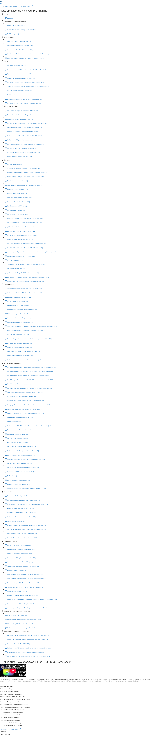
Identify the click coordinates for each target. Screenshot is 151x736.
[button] (1, 1)
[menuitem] (1, 4)
